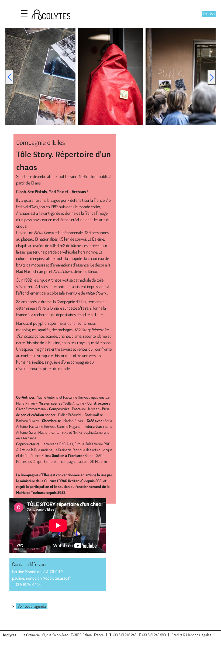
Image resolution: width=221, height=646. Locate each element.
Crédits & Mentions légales (191, 634)
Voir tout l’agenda (32, 606)
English (209, 14)
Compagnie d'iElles (40, 142)
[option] (110, 76)
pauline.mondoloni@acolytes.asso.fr (41, 578)
